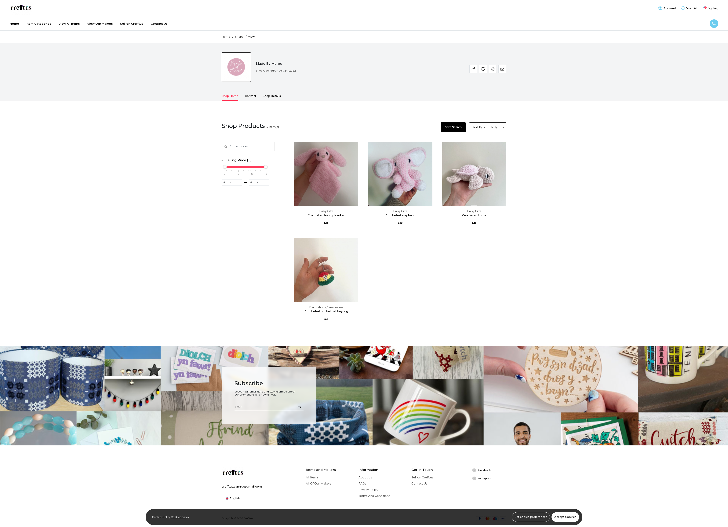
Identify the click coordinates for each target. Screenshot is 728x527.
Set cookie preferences (531, 517)
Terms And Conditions (374, 496)
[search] (714, 23)
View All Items (69, 23)
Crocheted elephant (400, 215)
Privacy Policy (368, 490)
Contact (250, 96)
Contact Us (159, 23)
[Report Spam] (493, 69)
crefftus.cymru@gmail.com (242, 486)
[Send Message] (502, 69)
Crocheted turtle (474, 215)
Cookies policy (180, 516)
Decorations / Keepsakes (326, 307)
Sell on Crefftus (131, 23)
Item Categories (39, 23)
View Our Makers (100, 23)
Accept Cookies (565, 517)
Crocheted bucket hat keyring (326, 311)
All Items (312, 477)
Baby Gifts (326, 211)
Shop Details (272, 96)
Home (14, 23)
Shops (239, 36)
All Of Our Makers (318, 483)
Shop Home (230, 96)
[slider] (225, 167)
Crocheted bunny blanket (326, 215)
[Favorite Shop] (483, 69)
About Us (365, 477)
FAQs (362, 483)
